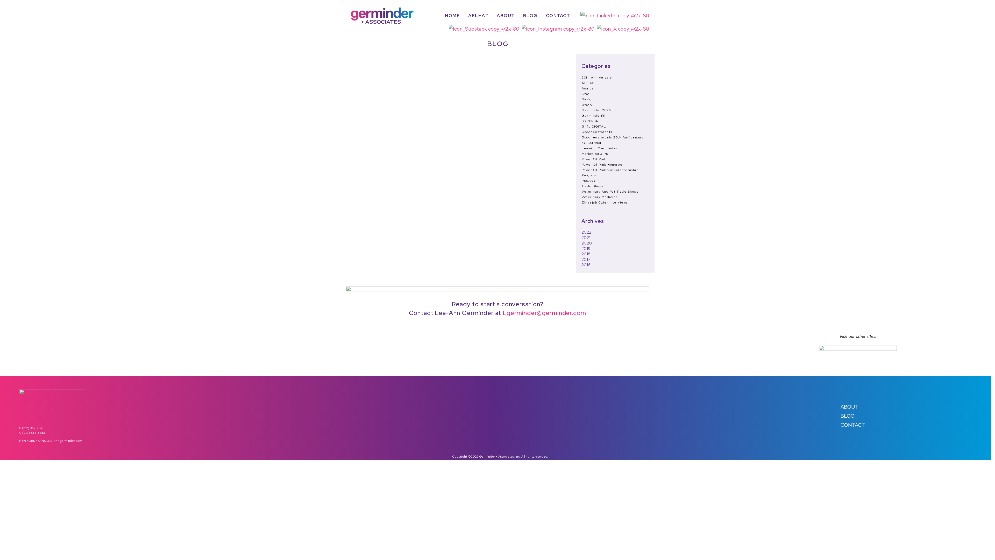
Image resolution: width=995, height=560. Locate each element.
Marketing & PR (595, 154)
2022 (586, 232)
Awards (588, 88)
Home (452, 15)
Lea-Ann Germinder (599, 148)
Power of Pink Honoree (602, 165)
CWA (586, 94)
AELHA (588, 83)
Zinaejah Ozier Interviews (605, 202)
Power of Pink (594, 159)
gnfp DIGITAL (594, 126)
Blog (530, 15)
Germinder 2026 (596, 110)
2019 (586, 248)
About (506, 15)
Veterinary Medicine (600, 197)
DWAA (587, 105)
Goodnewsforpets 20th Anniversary (612, 137)
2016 (586, 265)
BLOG (848, 415)
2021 (585, 237)
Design (588, 99)
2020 (586, 243)
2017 (586, 259)
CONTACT (853, 425)
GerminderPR (594, 116)
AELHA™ (478, 15)
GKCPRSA (590, 121)
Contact (558, 15)
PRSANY (589, 181)
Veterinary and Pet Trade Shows (610, 192)
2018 (586, 254)
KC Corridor (592, 143)
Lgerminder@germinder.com (544, 313)
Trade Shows (592, 186)
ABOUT (849, 406)
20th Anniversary (597, 77)
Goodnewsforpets (597, 132)
